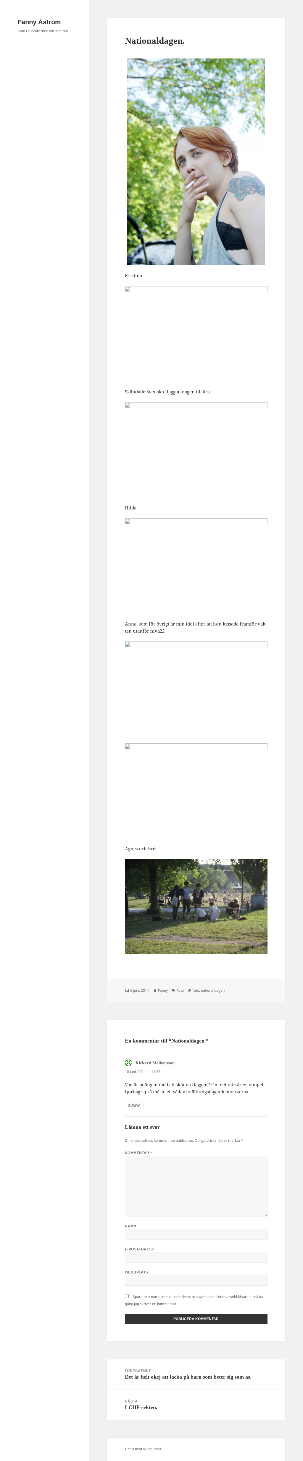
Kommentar (138, 1153)
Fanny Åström (39, 22)
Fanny (163, 990)
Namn (130, 1226)
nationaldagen (213, 990)
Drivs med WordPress (143, 1449)
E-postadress (139, 1249)
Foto (180, 990)
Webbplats (136, 1272)
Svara (134, 1106)
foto (196, 990)
